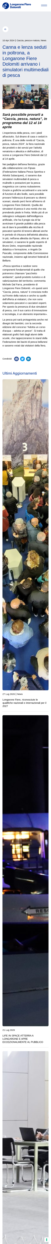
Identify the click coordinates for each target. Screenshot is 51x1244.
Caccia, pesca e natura (28, 40)
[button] (16, 359)
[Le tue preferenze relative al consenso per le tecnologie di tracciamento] (46, 1239)
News (43, 40)
